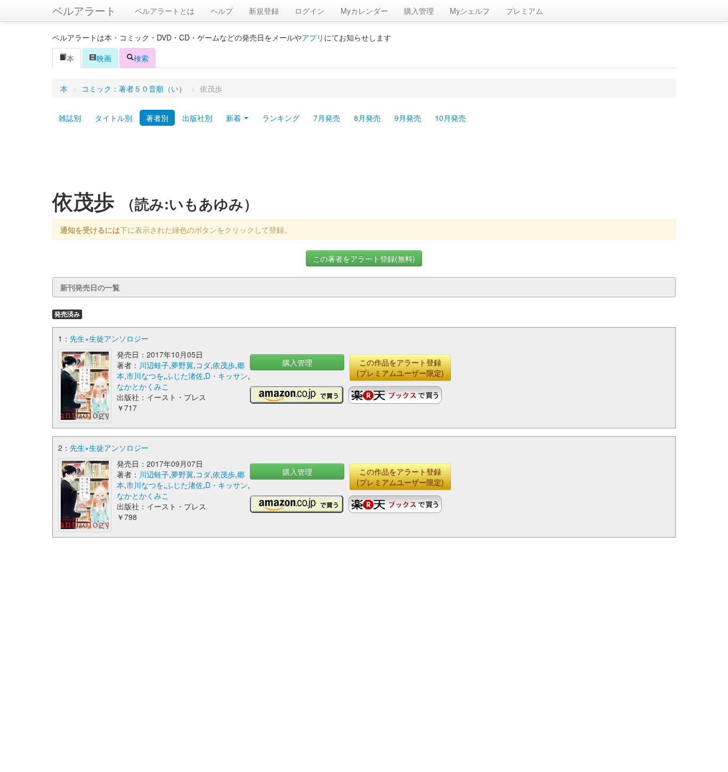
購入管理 (419, 10)
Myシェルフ (470, 10)
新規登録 (264, 10)
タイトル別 (113, 117)
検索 (141, 58)
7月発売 (326, 117)
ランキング (281, 117)
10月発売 (450, 117)
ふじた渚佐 (184, 375)
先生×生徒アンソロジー (109, 338)
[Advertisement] (364, 161)
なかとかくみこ (143, 386)
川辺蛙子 (154, 365)
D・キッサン (226, 375)
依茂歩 (224, 365)
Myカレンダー (364, 10)
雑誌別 (70, 117)
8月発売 (367, 117)
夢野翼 (182, 365)
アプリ (313, 37)
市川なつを (145, 375)
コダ (203, 365)
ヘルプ (222, 10)
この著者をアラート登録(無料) (364, 258)
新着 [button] (234, 117)
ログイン (310, 10)
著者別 (157, 117)
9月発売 (407, 117)
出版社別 (197, 117)
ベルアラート (84, 10)
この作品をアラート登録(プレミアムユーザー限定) (400, 367)
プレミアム (524, 10)
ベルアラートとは (165, 10)
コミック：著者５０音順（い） (134, 88)
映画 (103, 58)
